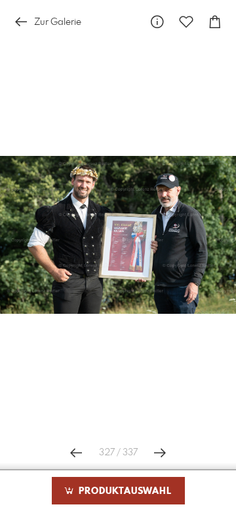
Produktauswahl (123, 491)
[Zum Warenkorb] (215, 22)
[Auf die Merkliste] (186, 22)
